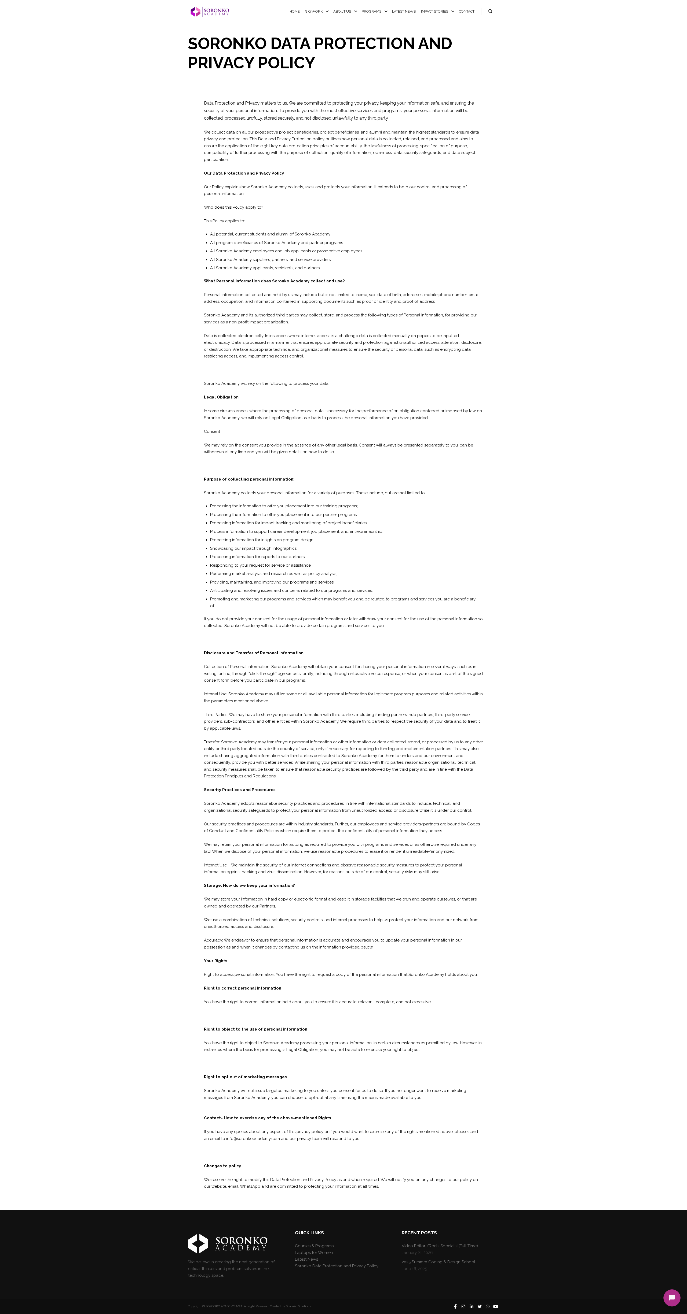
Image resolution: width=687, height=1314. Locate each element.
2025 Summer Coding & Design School (438, 1262)
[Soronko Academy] (209, 11)
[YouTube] (495, 1306)
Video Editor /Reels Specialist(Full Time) (440, 1245)
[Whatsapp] (487, 1306)
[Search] (490, 11)
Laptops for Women (314, 1252)
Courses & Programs (314, 1245)
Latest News (306, 1259)
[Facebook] (455, 1306)
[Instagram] (463, 1306)
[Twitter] (479, 1306)
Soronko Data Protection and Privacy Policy (336, 1266)
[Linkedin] (471, 1306)
